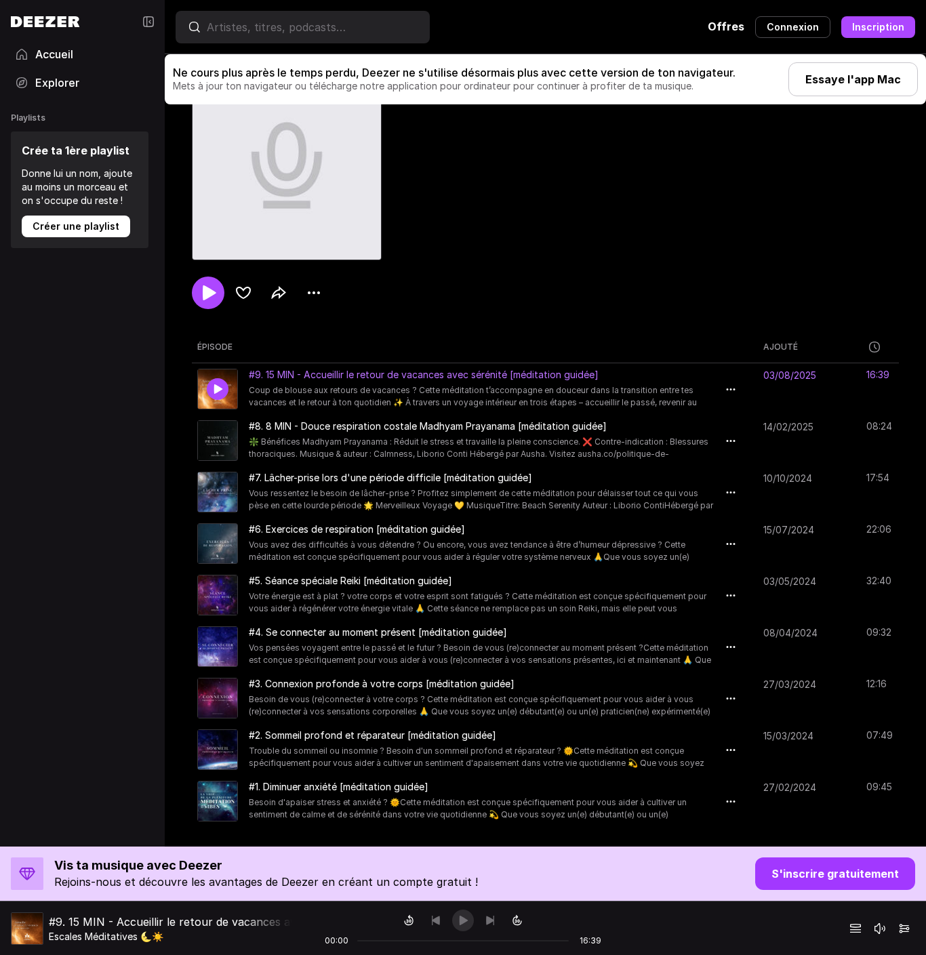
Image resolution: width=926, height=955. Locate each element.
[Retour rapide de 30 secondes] (409, 920)
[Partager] (278, 293)
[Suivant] (490, 920)
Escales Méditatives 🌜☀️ (106, 936)
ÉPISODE (215, 347)
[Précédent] (436, 920)
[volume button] (880, 928)
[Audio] (904, 928)
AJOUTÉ (780, 347)
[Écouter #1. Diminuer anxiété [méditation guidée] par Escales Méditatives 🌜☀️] (217, 801)
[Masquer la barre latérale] (148, 22)
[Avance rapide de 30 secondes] (517, 920)
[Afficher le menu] (314, 293)
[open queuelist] (855, 928)
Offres (726, 26)
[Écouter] (208, 293)
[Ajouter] (243, 293)
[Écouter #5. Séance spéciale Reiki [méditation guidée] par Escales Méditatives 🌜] (217, 595)
